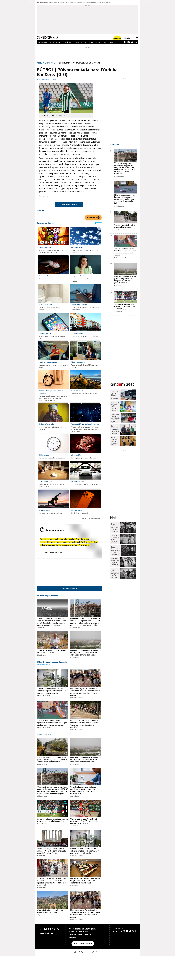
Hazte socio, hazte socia (54, 552)
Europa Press (74, 885)
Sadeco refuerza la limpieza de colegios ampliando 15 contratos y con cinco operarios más (51, 690)
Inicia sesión (126, 38)
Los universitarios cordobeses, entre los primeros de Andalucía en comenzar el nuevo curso (85, 880)
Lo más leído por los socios (47, 596)
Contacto (98, 952)
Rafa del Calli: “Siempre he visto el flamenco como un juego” (115, 539)
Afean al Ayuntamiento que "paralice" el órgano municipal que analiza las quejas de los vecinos (125, 252)
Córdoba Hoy (42, 42)
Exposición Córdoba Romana (89, 2)
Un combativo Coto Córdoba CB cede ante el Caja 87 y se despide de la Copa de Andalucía (85, 821)
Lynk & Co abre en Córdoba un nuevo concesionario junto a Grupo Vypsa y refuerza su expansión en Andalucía (115, 395)
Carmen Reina (74, 796)
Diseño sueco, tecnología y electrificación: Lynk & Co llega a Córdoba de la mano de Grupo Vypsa (115, 418)
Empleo (51, 2)
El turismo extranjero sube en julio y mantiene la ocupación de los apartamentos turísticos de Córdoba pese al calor (52, 881)
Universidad (79, 2)
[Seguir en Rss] (135, 931)
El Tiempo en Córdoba (59, 2)
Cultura (51, 42)
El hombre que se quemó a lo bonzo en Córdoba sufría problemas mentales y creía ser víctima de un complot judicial (124, 199)
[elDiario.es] (51, 933)
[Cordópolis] (51, 928)
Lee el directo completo (69, 204)
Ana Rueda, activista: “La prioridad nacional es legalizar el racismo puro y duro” (115, 562)
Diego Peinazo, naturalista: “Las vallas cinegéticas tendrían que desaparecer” (115, 527)
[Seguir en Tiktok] (130, 931)
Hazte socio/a (117, 38)
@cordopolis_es (44, 664)
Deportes (59, 42)
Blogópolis (67, 42)
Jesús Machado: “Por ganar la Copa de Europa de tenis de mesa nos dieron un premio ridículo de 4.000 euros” (115, 573)
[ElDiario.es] (130, 42)
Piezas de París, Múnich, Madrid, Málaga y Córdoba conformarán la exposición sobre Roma (51, 850)
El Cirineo (84, 42)
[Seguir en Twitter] (116, 931)
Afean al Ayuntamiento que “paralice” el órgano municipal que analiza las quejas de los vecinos (52, 722)
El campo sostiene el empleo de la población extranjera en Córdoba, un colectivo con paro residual (52, 759)
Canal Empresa (109, 42)
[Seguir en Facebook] (118, 931)
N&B (91, 42)
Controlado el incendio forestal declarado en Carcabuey (50, 911)
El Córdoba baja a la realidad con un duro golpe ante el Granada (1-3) (52, 820)
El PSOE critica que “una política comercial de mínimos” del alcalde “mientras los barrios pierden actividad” (84, 723)
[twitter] (40, 196)
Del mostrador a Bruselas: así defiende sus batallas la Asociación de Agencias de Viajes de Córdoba (115, 429)
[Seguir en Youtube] (127, 931)
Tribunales (67, 2)
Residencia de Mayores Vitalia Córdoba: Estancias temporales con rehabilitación (115, 406)
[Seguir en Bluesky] (113, 931)
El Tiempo (76, 42)
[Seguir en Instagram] (124, 931)
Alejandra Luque (75, 628)
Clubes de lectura (101, 2)
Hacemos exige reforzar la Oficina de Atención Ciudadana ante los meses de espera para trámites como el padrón (85, 691)
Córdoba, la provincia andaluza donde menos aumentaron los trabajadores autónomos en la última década (83, 790)
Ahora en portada (44, 734)
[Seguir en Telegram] (121, 931)
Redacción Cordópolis (44, 695)
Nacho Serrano (41, 823)
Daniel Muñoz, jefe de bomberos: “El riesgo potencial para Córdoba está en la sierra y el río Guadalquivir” (115, 550)
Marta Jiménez (41, 655)
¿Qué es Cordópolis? (80, 952)
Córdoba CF (108, 2)
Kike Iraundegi (74, 657)
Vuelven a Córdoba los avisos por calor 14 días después (124, 226)
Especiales (98, 42)
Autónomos (73, 2)
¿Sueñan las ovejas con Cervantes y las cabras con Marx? (51, 651)
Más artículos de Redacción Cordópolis (52, 662)
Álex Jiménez (74, 826)
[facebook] (44, 196)
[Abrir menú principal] (137, 37)
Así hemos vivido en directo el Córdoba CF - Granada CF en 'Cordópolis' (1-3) (125, 307)
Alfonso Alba (41, 628)
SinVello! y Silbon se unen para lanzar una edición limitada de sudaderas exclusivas (114, 441)
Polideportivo (41, 210)
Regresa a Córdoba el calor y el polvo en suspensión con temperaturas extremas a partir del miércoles (85, 652)
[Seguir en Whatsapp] (133, 931)
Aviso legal (91, 952)
